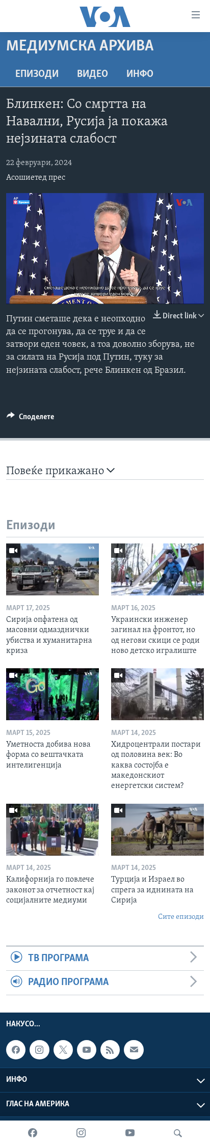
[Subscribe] (133, 1049)
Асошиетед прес (35, 178)
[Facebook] (32, 1133)
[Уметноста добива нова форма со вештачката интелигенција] (52, 694)
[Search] (178, 1133)
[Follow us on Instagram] (39, 1049)
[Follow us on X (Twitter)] (63, 1049)
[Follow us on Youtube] (86, 1049)
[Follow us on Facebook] (15, 1049)
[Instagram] (81, 1133)
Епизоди (37, 74)
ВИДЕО (92, 74)
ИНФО (139, 74)
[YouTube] (130, 1133)
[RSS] (110, 1049)
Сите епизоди (181, 917)
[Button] (30, 419)
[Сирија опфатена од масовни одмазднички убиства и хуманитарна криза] (52, 569)
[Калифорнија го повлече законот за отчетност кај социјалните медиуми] (52, 830)
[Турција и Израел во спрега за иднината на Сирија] (157, 830)
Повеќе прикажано (56, 471)
